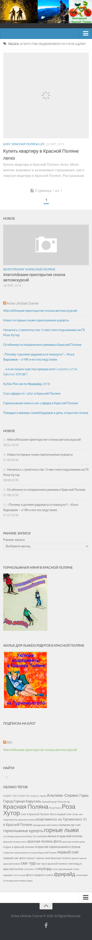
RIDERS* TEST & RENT (14, 795)
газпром (64, 825)
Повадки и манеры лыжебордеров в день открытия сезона (45, 413)
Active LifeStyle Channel (23, 303)
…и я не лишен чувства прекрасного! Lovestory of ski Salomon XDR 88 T (40, 371)
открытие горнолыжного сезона (57, 847)
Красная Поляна (25, 806)
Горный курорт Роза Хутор (56, 801)
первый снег (68, 852)
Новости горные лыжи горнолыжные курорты (36, 320)
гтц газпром (40, 836)
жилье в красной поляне (64, 836)
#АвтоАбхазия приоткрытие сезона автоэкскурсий (40, 311)
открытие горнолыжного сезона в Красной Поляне (29, 852)
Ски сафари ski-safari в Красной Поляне (32, 393)
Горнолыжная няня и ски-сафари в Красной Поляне (40, 403)
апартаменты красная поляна (19, 819)
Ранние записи (14, 540)
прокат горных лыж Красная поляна (49, 858)
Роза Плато (55, 808)
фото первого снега (39, 875)
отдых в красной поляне (18, 847)
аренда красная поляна (45, 825)
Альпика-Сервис (63, 795)
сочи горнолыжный (62, 869)
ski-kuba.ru (32, 795)
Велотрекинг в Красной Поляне (29, 269)
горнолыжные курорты (23, 830)
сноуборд (43, 869)
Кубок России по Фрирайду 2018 (26, 384)
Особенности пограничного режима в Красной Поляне (42, 345)
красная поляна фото (44, 841)
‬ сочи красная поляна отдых (18, 880)
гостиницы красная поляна (17, 836)
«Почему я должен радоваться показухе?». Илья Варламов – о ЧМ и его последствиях (38, 356)
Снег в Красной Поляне (35, 814)
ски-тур (28, 863)
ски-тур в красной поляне (51, 863)
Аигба (43, 796)
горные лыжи (61, 830)
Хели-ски (77, 814)
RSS (9, 743)
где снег (76, 825)
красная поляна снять (15, 841)
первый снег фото (14, 858)
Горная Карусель (27, 801)
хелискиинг (82, 875)
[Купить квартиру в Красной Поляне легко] (46, 95)
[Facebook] (46, 926)
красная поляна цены (73, 841)
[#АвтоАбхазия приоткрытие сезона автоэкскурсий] (46, 245)
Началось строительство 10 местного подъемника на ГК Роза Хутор (44, 332)
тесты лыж (19, 875)
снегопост (29, 869)
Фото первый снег (61, 814)
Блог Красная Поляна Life (24, 144)
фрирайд (64, 874)
